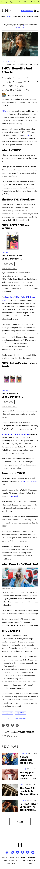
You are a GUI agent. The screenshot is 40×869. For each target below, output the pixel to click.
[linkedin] (17, 725)
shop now (8, 264)
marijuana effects (20, 712)
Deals (24, 16)
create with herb (29, 860)
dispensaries (32, 857)
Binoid (26, 135)
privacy (4, 857)
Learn (10, 61)
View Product (9, 268)
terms (12, 857)
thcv (7, 718)
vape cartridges (20, 718)
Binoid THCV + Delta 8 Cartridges (15, 434)
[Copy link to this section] (36, 150)
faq (17, 857)
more (20, 821)
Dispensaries (17, 16)
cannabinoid (7, 713)
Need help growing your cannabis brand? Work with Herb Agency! (20, 2)
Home (3, 61)
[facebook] (3, 725)
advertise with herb (27, 10)
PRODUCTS (30, 16)
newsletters (11, 863)
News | (22, 784)
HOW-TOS (8, 16)
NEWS (3, 16)
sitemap (29, 863)
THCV (4, 111)
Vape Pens (5, 252)
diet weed (14, 496)
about (23, 857)
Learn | (23, 769)
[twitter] (7, 725)
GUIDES (36, 16)
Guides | (23, 753)
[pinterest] (12, 725)
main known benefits (28, 481)
